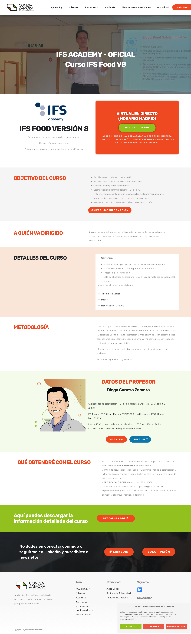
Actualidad (163, 7)
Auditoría (110, 7)
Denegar (153, 626)
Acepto (131, 626)
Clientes (73, 7)
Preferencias (176, 626)
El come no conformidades (136, 7)
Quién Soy (56, 7)
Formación (90, 7)
